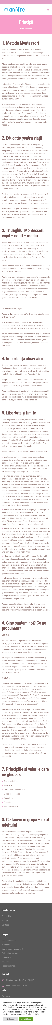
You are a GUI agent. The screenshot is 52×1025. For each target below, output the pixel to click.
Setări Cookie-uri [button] (10, 1019)
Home (22, 28)
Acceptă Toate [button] (26, 1019)
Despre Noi (6, 916)
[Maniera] (14, 9)
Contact (5, 925)
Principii (5, 920)
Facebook (6, 996)
